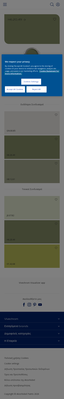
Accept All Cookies (15, 89)
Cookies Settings (31, 82)
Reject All (36, 89)
